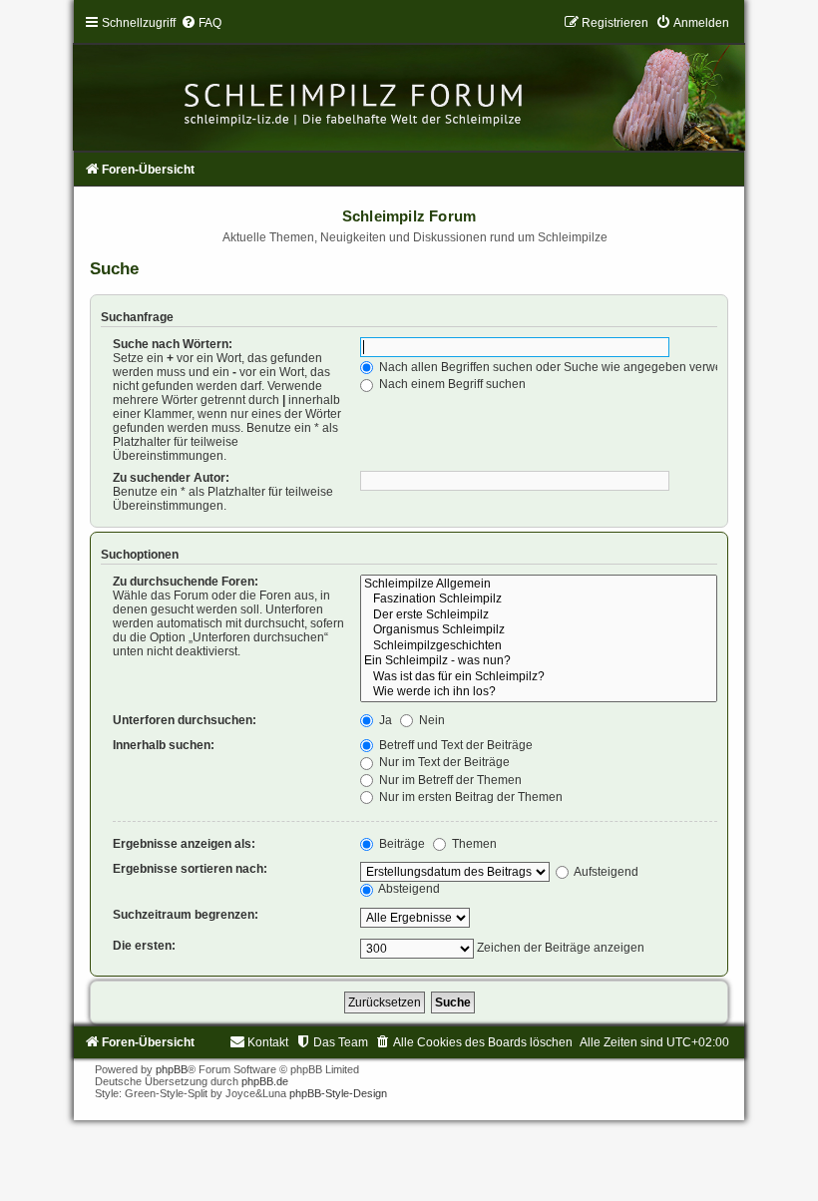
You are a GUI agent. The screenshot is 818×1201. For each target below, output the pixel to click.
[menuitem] (201, 23)
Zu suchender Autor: (171, 478)
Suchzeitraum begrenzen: (185, 915)
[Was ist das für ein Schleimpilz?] (538, 677)
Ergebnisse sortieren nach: (190, 869)
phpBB (172, 1069)
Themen (473, 844)
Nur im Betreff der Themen (449, 780)
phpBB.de (264, 1081)
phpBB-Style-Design (338, 1093)
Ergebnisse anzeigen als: (184, 844)
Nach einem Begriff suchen (451, 384)
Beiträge (400, 844)
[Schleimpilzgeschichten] (538, 646)
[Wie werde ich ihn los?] (538, 692)
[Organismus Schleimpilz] (538, 630)
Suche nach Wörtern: (172, 344)
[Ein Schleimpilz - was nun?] (538, 661)
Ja (384, 720)
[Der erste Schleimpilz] (538, 615)
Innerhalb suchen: (163, 745)
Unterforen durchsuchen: (184, 720)
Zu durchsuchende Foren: (185, 582)
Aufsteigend (605, 872)
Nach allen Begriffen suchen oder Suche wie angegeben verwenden (563, 367)
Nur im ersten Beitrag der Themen (469, 797)
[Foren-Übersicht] (409, 83)
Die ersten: (144, 946)
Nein (430, 720)
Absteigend (408, 889)
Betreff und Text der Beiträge (454, 745)
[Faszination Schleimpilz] (538, 599)
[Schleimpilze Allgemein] (538, 585)
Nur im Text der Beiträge (443, 762)
